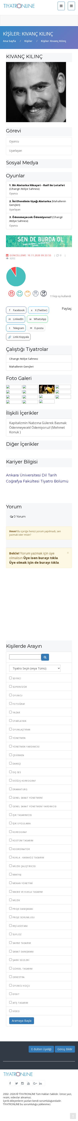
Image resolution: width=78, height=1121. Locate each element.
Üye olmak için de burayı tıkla (34, 562)
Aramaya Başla (21, 1021)
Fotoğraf (18, 703)
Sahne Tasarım (21, 942)
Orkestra (18, 977)
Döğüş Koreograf (24, 780)
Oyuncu (17, 695)
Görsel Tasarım (22, 968)
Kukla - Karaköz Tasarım (28, 857)
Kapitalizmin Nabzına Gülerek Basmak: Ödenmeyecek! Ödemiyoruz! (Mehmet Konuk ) (38, 427)
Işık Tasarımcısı (22, 814)
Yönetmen (19, 737)
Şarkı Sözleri (20, 960)
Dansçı (16, 763)
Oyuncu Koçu (21, 985)
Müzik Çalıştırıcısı (24, 866)
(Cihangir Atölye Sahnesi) (37, 189)
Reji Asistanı (20, 925)
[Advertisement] (39, 610)
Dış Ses (16, 772)
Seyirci (16, 678)
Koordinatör (21, 849)
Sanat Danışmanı (23, 951)
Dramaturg (19, 789)
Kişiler (28, 41)
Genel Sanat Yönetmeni (27, 797)
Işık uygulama (21, 823)
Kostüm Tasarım (22, 840)
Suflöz (17, 934)
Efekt (15, 994)
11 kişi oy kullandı (60, 296)
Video (16, 1011)
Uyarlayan (19, 720)
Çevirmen (18, 755)
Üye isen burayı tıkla (40, 558)
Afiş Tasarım (20, 1002)
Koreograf (19, 832)
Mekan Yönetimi (22, 883)
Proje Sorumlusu (23, 917)
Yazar (16, 712)
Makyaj (16, 874)
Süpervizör (19, 686)
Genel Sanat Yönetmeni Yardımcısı (34, 806)
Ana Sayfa (9, 41)
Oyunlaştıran (21, 729)
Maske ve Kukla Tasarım (27, 891)
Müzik (16, 900)
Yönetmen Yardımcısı (25, 746)
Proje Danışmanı (22, 908)
